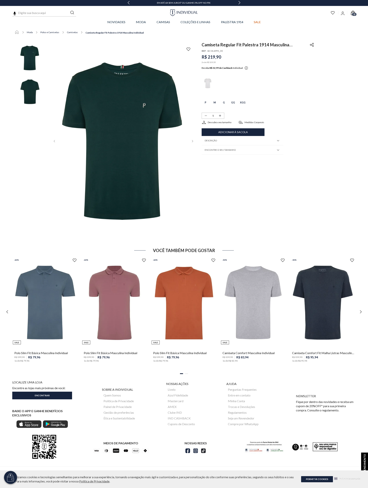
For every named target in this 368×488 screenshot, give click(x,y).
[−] (206, 116)
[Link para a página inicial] (17, 32)
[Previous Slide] (129, 3)
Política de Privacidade (94, 481)
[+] (220, 116)
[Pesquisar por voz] (14, 12)
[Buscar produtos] (72, 12)
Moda (30, 32)
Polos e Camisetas (49, 32)
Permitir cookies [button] (317, 479)
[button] (347, 478)
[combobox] (44, 12)
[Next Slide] (239, 3)
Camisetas (72, 32)
